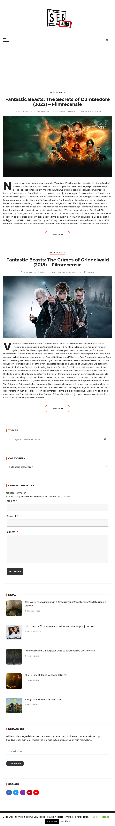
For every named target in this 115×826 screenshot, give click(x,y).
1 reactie (91, 272)
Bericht (13, 531)
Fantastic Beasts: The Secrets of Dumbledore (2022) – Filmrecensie (57, 102)
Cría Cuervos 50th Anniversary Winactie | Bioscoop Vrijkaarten (59, 626)
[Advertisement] (57, 65)
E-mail (12, 516)
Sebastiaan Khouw (67, 111)
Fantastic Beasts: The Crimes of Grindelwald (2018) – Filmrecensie (57, 262)
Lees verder (57, 234)
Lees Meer (65, 821)
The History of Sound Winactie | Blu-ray (46, 675)
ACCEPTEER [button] (52, 821)
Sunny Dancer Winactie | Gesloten (43, 699)
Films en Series (57, 92)
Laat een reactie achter (90, 111)
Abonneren (15, 763)
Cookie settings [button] (100, 816)
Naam (12, 500)
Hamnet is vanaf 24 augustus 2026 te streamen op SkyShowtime (60, 650)
